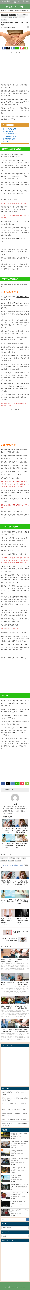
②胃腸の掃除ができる (11, 136)
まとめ (5, 141)
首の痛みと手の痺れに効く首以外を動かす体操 (14, 1119)
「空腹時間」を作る (9, 138)
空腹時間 (16, 17)
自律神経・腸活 (12, 14)
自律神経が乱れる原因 (9, 129)
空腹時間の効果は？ (9, 131)
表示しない (10, 124)
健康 (19, 14)
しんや (15, 804)
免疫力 (10, 17)
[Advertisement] (15, 69)
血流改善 (22, 17)
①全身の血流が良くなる (11, 133)
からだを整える (4, 14)
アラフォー (25, 14)
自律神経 (4, 17)
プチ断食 (4, 19)
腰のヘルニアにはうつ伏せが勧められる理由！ (14, 1109)
